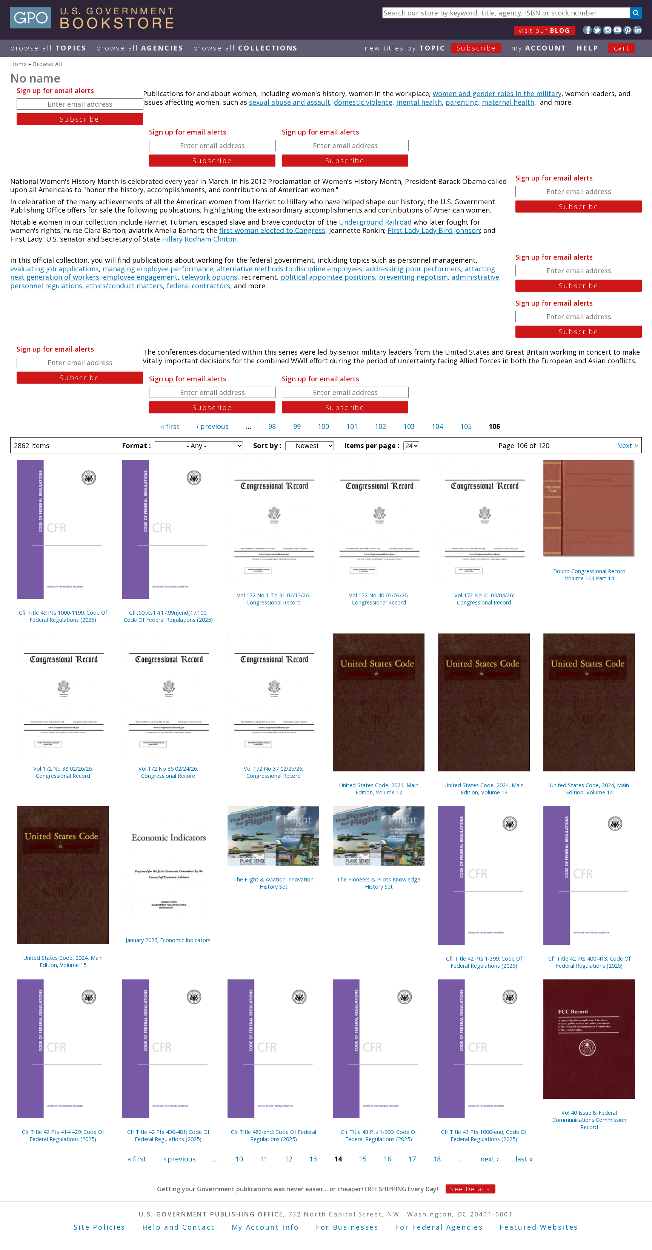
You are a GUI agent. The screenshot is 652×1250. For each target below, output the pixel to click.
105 (466, 426)
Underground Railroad (375, 221)
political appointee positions (328, 277)
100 (323, 426)
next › (489, 1158)
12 (288, 1158)
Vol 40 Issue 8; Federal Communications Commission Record (589, 1120)
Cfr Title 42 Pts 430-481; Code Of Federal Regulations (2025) (168, 1135)
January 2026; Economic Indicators (168, 940)
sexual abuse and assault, (290, 102)
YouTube (617, 30)
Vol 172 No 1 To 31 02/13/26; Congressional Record (273, 599)
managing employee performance (158, 268)
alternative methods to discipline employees (289, 268)
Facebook (587, 30)
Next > (627, 445)
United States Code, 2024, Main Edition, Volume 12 (378, 789)
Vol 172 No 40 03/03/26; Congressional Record (379, 599)
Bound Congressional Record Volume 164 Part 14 (589, 575)
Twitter (597, 30)
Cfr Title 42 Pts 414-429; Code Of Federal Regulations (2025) (63, 1135)
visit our (544, 30)
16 (387, 1158)
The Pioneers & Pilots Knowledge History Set (378, 883)
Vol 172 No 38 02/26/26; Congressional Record (63, 772)
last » (524, 1158)
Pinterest (627, 30)
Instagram (607, 30)
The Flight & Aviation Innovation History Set (273, 883)
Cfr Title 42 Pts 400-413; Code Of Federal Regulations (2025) (589, 962)
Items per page (371, 445)
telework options (209, 277)
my (539, 47)
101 (352, 426)
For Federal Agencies (439, 1227)
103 (409, 426)
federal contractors (198, 285)
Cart (622, 47)
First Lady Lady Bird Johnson (434, 230)
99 (297, 426)
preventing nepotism (413, 277)
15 (362, 1158)
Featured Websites (539, 1227)
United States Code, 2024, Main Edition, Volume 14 (589, 789)
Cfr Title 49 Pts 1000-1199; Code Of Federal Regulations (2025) (63, 616)
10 (239, 1158)
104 (437, 426)
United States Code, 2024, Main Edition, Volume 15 (63, 961)
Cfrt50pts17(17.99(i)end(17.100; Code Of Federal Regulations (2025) (168, 616)
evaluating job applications (54, 268)
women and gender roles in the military (497, 93)
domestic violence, (364, 102)
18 (437, 1158)
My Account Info (266, 1227)
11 (264, 1158)
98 (272, 426)
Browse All (48, 47)
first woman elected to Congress (272, 230)
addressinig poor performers (413, 268)
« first (170, 426)
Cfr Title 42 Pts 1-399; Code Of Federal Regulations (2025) (484, 962)
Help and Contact (178, 1227)
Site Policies (100, 1227)
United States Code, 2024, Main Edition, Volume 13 (484, 789)
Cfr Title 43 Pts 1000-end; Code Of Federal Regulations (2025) (484, 1135)
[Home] (95, 26)
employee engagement (140, 277)
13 (313, 1158)
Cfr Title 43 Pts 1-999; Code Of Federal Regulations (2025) (379, 1135)
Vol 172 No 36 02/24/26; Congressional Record (168, 772)
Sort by (266, 445)
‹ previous (213, 426)
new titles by (430, 47)
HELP (588, 47)
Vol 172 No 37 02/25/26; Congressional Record (273, 772)
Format (135, 445)
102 (380, 426)
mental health (419, 102)
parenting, (463, 102)
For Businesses (347, 1227)
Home (18, 63)
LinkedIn (637, 30)
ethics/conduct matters (124, 285)
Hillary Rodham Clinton (199, 238)
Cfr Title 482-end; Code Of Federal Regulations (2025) (273, 1135)
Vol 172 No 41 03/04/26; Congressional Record (484, 599)
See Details (470, 1189)
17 (412, 1158)
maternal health (508, 102)
